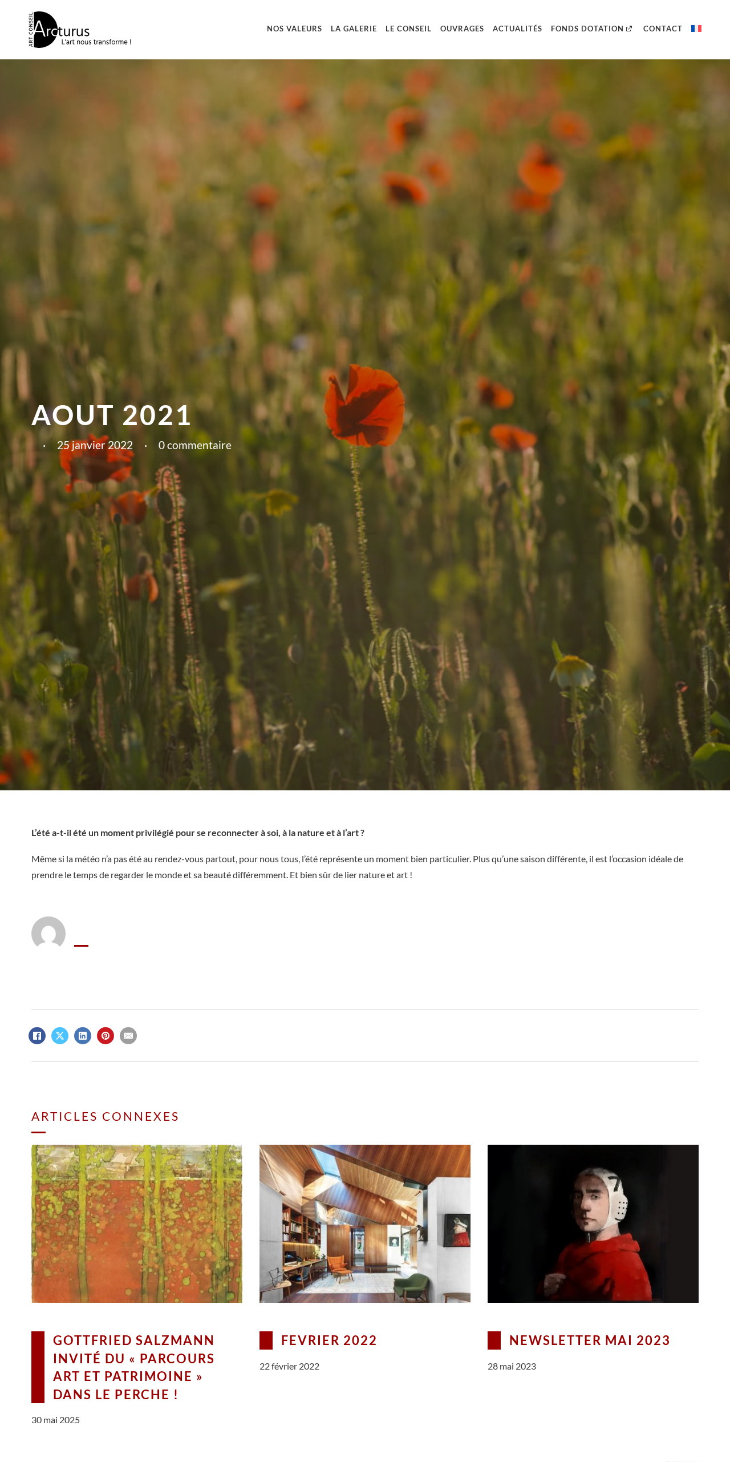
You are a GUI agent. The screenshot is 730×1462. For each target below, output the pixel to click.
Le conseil (409, 28)
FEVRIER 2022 (329, 1340)
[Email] (128, 1035)
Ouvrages (462, 28)
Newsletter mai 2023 (590, 1340)
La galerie (354, 28)
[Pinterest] (105, 1035)
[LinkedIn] (82, 1035)
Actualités (517, 28)
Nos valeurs (294, 28)
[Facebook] (37, 1035)
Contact (663, 28)
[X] (59, 1035)
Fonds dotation (587, 28)
